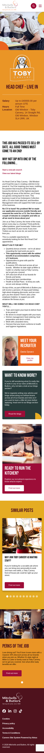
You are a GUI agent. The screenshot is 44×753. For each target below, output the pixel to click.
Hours (5, 106)
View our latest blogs (11, 173)
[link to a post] (22, 535)
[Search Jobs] (33, 6)
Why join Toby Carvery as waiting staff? (21, 559)
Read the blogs (15, 414)
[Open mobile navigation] (40, 6)
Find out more (14, 488)
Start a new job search (12, 170)
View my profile (29, 359)
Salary (5, 100)
